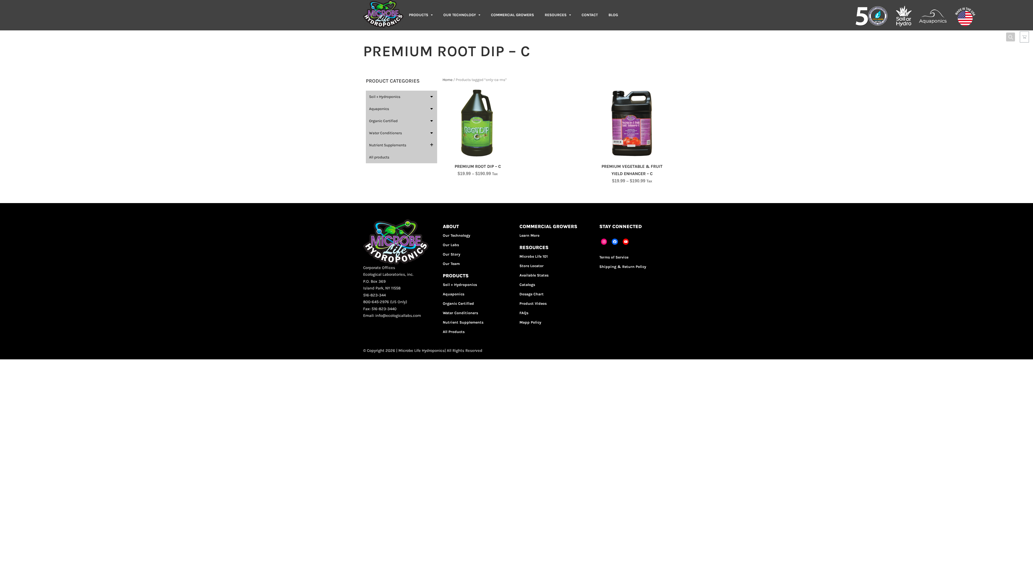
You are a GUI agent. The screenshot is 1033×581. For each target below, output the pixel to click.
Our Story (451, 254)
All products (379, 157)
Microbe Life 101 (533, 256)
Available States (534, 275)
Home (447, 79)
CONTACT (590, 15)
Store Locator (531, 266)
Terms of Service (613, 257)
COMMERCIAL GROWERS (512, 15)
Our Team (451, 263)
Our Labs (451, 245)
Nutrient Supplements (387, 145)
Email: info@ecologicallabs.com (392, 315)
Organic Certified (383, 121)
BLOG (613, 15)
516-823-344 (374, 295)
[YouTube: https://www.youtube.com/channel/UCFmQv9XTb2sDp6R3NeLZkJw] (626, 242)
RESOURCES (556, 15)
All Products (454, 332)
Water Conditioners (385, 133)
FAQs (523, 313)
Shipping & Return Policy (622, 266)
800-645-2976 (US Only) (385, 301)
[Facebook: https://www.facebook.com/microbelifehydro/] (615, 242)
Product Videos (533, 303)
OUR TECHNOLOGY (459, 15)
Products (418, 15)
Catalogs (527, 284)
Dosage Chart (531, 294)
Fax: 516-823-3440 (380, 308)
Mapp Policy (530, 322)
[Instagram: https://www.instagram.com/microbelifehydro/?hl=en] (604, 242)
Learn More (529, 235)
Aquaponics (379, 109)
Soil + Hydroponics (384, 96)
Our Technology (456, 235)
